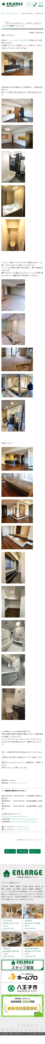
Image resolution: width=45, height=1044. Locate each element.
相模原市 (38, 889)
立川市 (24, 886)
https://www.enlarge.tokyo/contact (14, 816)
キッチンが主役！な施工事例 (17, 40)
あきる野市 (17, 889)
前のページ (10, 851)
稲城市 (31, 889)
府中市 (37, 886)
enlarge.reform (22, 827)
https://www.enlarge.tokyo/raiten (24, 819)
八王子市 (4, 886)
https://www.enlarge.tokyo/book (24, 821)
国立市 (31, 886)
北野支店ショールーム (19, 783)
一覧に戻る (23, 851)
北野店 (29, 840)
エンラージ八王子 (23, 829)
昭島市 (18, 886)
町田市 (8, 889)
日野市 (12, 886)
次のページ (35, 851)
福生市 (24, 889)
